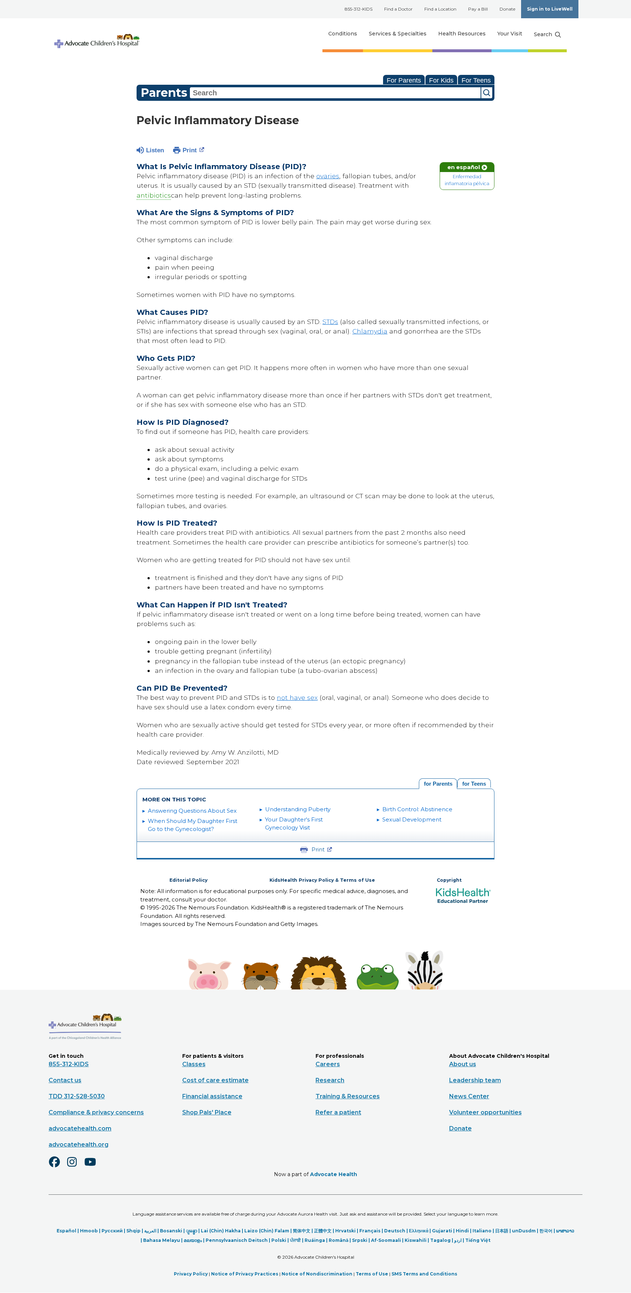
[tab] (474, 782)
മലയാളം (193, 1240)
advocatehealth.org (78, 1144)
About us (462, 1064)
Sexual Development (411, 819)
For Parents (404, 80)
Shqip (133, 1230)
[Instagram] (75, 1166)
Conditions (342, 33)
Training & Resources (348, 1096)
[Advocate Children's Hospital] (85, 1050)
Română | (340, 1240)
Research (330, 1080)
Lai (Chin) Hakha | (222, 1230)
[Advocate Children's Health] (96, 33)
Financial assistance (212, 1096)
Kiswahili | (417, 1240)
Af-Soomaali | (388, 1240)
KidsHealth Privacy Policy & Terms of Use (322, 880)
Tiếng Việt (477, 1240)
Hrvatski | (347, 1230)
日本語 (501, 1230)
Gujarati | (444, 1230)
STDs (330, 321)
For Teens (476, 80)
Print (190, 150)
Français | (371, 1230)
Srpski (359, 1240)
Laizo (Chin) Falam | (268, 1230)
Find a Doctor (398, 9)
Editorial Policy (188, 880)
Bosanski (171, 1230)
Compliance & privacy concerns (96, 1112)
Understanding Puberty (297, 809)
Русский (112, 1230)
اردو (458, 1240)
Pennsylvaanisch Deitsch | (238, 1240)
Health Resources (462, 33)
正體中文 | (324, 1230)
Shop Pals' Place (207, 1112)
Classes (194, 1064)
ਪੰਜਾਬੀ (295, 1240)
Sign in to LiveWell (550, 9)
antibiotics (154, 195)
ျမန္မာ (191, 1230)
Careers (328, 1064)
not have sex (297, 697)
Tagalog (440, 1240)
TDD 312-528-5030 (77, 1096)
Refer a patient (338, 1112)
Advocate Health (333, 1174)
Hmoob (89, 1230)
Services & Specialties (398, 33)
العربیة (150, 1230)
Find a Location (440, 9)
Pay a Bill (478, 9)
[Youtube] (93, 1166)
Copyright (449, 880)
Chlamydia (369, 331)
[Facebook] (57, 1166)
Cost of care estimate (215, 1080)
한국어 (545, 1230)
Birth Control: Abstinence (417, 809)
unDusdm (524, 1230)
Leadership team (475, 1080)
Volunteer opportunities (485, 1112)
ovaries (327, 176)
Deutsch (394, 1230)
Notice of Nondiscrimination (317, 1274)
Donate (507, 9)
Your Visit (509, 33)
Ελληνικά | (420, 1230)
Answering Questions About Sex (192, 810)
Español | (68, 1230)
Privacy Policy (191, 1274)
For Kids (441, 80)
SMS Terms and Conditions (424, 1274)
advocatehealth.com (80, 1128)
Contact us (65, 1080)
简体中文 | (303, 1230)
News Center (469, 1096)
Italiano (482, 1230)
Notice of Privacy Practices (244, 1274)
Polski (278, 1240)
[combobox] (335, 92)
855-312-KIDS (358, 9)
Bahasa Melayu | (163, 1240)
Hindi (462, 1230)
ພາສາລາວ (565, 1230)
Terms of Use (372, 1274)
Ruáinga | (317, 1240)
